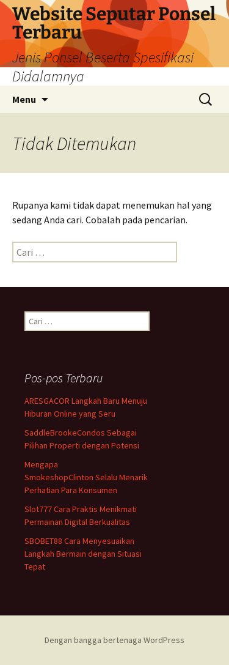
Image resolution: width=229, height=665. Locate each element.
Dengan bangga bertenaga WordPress (114, 639)
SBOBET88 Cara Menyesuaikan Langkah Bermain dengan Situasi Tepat (83, 553)
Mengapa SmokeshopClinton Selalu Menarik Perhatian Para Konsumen (86, 477)
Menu (24, 99)
